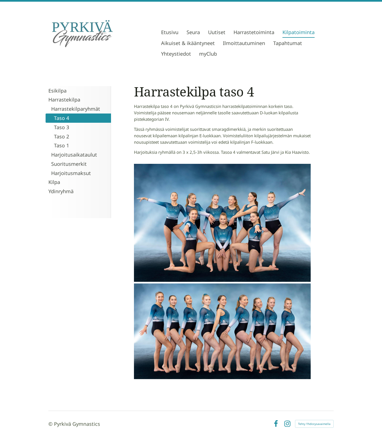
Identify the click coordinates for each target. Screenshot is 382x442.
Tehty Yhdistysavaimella (314, 424)
